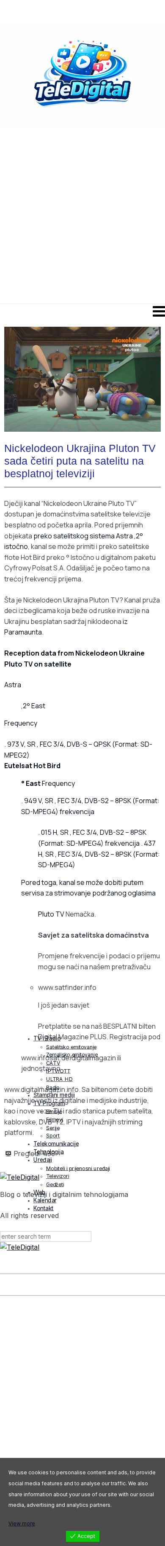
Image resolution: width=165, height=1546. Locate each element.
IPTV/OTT (58, 1070)
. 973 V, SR (20, 744)
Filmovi (54, 1119)
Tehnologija (48, 1151)
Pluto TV (51, 914)
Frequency (48, 783)
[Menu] (82, 311)
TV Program (49, 1103)
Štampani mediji (54, 1095)
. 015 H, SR (54, 832)
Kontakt (43, 1208)
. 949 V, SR (38, 800)
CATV (53, 1062)
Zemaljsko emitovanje (72, 1054)
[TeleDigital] (82, 1247)
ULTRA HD (59, 1079)
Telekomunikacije (56, 1143)
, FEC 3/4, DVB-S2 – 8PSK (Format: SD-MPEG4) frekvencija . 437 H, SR (97, 843)
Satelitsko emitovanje (71, 1046)
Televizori (57, 1176)
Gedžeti (55, 1184)
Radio (53, 1087)
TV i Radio (47, 1038)
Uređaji (42, 1159)
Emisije (54, 1111)
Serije (53, 1127)
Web (39, 1192)
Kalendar (45, 1200)
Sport (53, 1135)
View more (21, 1523)
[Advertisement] (82, 218)
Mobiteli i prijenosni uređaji (78, 1168)
